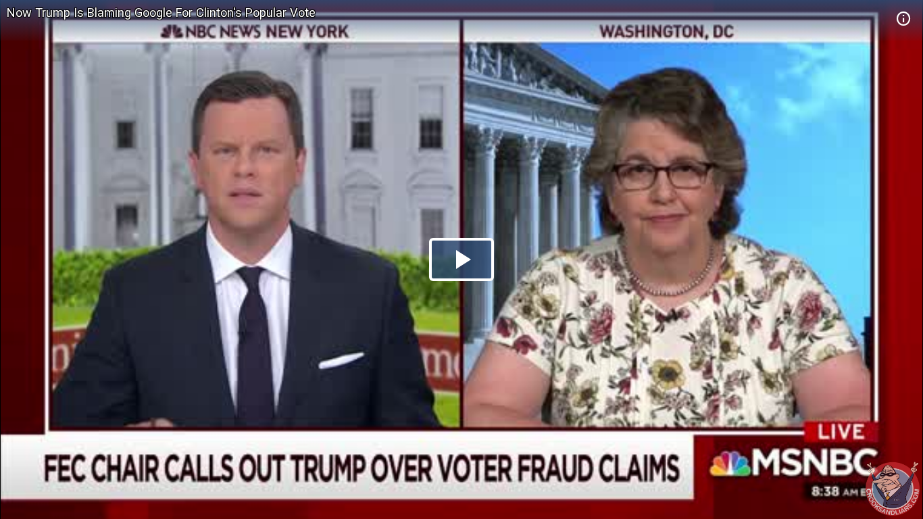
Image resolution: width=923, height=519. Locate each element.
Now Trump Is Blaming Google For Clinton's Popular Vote (161, 12)
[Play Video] (461, 259)
